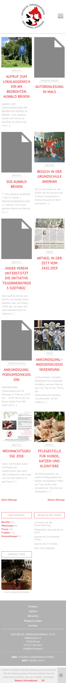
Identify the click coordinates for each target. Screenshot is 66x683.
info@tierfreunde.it (33, 648)
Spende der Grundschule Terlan (47, 538)
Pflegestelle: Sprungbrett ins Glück (48, 531)
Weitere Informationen (26, 680)
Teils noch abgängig (44, 548)
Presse (49, 251)
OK (43, 680)
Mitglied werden (33, 620)
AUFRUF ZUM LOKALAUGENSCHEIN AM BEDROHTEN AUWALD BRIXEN (16, 86)
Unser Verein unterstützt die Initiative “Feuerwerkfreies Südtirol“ (16, 278)
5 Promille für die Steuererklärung (43, 524)
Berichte (16, 70)
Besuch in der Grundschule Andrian (49, 176)
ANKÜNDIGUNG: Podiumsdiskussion (16, 374)
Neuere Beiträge (56, 499)
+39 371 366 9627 (33, 645)
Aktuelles (33, 616)
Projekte (49, 445)
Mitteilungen (7, 525)
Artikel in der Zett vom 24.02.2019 (49, 263)
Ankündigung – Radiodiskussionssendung (49, 364)
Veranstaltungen (49, 80)
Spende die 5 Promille (45, 543)
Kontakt (33, 625)
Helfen (33, 611)
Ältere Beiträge (9, 499)
